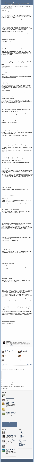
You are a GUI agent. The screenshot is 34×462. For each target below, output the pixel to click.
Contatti (10, 7)
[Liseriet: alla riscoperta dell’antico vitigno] (3, 450)
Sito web (12, 384)
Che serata (20, 439)
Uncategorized (21, 445)
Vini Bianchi (21, 435)
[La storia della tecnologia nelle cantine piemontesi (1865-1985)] (3, 360)
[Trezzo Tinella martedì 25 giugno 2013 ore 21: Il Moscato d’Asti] (19, 356)
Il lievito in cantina (30, 364)
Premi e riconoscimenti (22, 444)
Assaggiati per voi (28, 6)
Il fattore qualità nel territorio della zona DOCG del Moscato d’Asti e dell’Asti (10, 413)
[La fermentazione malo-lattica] (19, 360)
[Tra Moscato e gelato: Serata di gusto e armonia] (3, 409)
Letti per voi (22, 6)
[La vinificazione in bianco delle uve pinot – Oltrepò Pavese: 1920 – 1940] (3, 446)
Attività (6, 6)
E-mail (12, 382)
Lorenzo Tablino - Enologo (17, 3)
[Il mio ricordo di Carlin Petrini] (3, 395)
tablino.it (11, 345)
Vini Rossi (21, 437)
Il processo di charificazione (25, 350)
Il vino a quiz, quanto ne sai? (22, 440)
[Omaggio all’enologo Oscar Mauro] (3, 356)
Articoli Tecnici (21, 432)
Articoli (12, 6)
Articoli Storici (21, 431)
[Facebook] (1, 209)
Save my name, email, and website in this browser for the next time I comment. (13, 386)
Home (2, 6)
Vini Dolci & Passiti (22, 436)
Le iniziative (17, 6)
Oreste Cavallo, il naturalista (9, 350)
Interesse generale (21, 441)
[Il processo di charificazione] (19, 352)
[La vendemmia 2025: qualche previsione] (3, 403)
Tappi (20, 434)
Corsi (9, 6)
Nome (12, 380)
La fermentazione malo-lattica (25, 358)
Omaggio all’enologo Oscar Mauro (10, 354)
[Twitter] (1, 210)
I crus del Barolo (4, 364)
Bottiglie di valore (5, 7)
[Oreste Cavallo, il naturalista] (3, 352)
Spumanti (21, 433)
